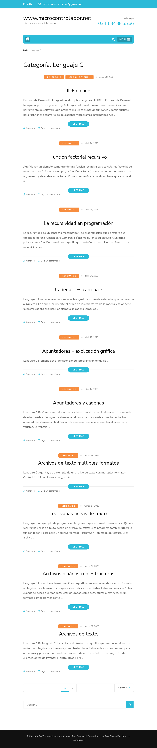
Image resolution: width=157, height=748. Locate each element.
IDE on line (78, 90)
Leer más (78, 124)
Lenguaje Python (79, 77)
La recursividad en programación (78, 223)
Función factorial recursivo (78, 157)
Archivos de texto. (78, 634)
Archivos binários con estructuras (78, 573)
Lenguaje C (54, 77)
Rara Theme (111, 736)
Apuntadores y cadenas (78, 403)
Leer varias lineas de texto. (78, 513)
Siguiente (123, 687)
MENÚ (122, 39)
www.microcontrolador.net (57, 18)
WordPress (78, 739)
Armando (30, 128)
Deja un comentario (50, 128)
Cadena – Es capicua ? (78, 289)
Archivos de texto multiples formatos (78, 463)
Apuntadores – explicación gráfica (78, 351)
